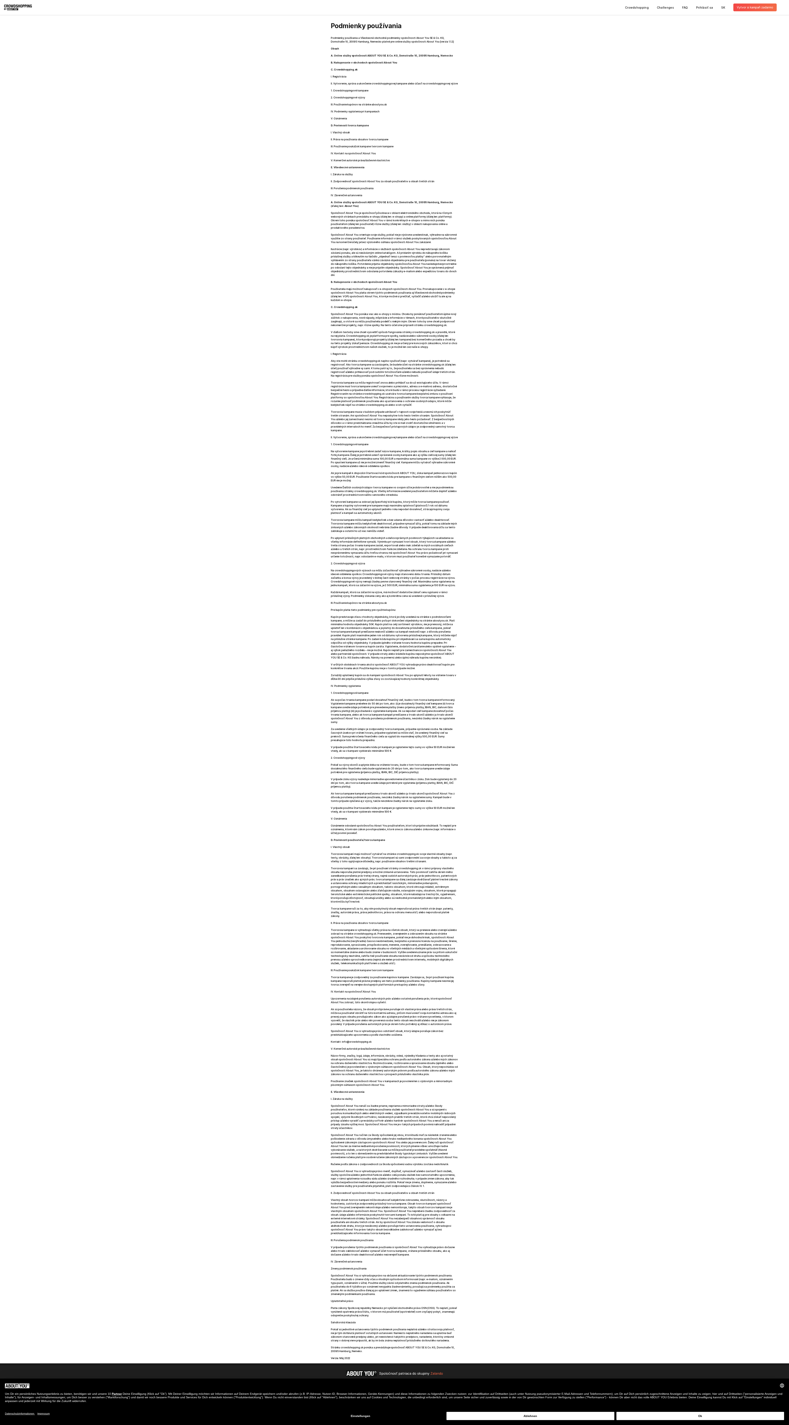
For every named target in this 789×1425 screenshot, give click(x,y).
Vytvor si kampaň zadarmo (755, 7)
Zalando (436, 1373)
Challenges (665, 7)
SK (723, 7)
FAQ (685, 7)
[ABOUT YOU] (361, 1373)
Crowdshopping (637, 7)
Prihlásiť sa (704, 7)
